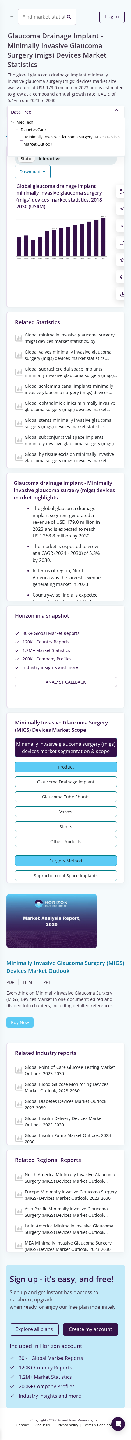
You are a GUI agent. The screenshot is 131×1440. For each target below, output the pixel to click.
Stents (65, 826)
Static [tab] (26, 158)
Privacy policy (67, 1425)
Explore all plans (34, 1329)
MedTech (24, 122)
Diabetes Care (33, 129)
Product (66, 767)
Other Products (65, 841)
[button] (25, 121)
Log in (112, 16)
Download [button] (30, 171)
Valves (65, 812)
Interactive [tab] (49, 158)
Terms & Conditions (99, 1425)
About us (42, 1425)
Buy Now (20, 1022)
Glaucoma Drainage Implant (65, 782)
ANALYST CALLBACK (66, 682)
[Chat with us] (118, 1424)
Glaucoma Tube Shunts (66, 797)
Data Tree (21, 112)
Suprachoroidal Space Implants (66, 875)
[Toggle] (13, 121)
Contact (22, 1425)
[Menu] (12, 17)
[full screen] (122, 191)
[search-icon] (69, 17)
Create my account (90, 1329)
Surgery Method (65, 861)
